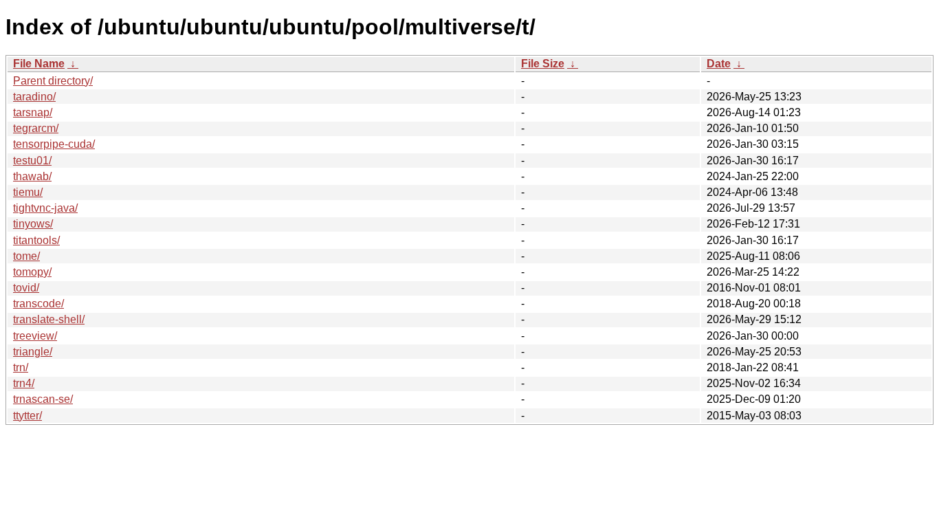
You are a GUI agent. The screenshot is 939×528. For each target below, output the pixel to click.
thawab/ (32, 176)
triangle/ (32, 352)
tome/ (26, 256)
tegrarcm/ (35, 128)
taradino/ (34, 96)
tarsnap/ (32, 112)
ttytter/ (27, 415)
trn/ (20, 367)
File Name (39, 63)
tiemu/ (28, 192)
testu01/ (32, 160)
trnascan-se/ (43, 399)
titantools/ (36, 240)
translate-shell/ (49, 319)
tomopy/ (32, 272)
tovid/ (26, 288)
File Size (542, 63)
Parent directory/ (53, 81)
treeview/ (35, 336)
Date (719, 63)
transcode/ (38, 303)
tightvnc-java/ (45, 208)
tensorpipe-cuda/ (54, 144)
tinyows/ (33, 224)
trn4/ (23, 383)
